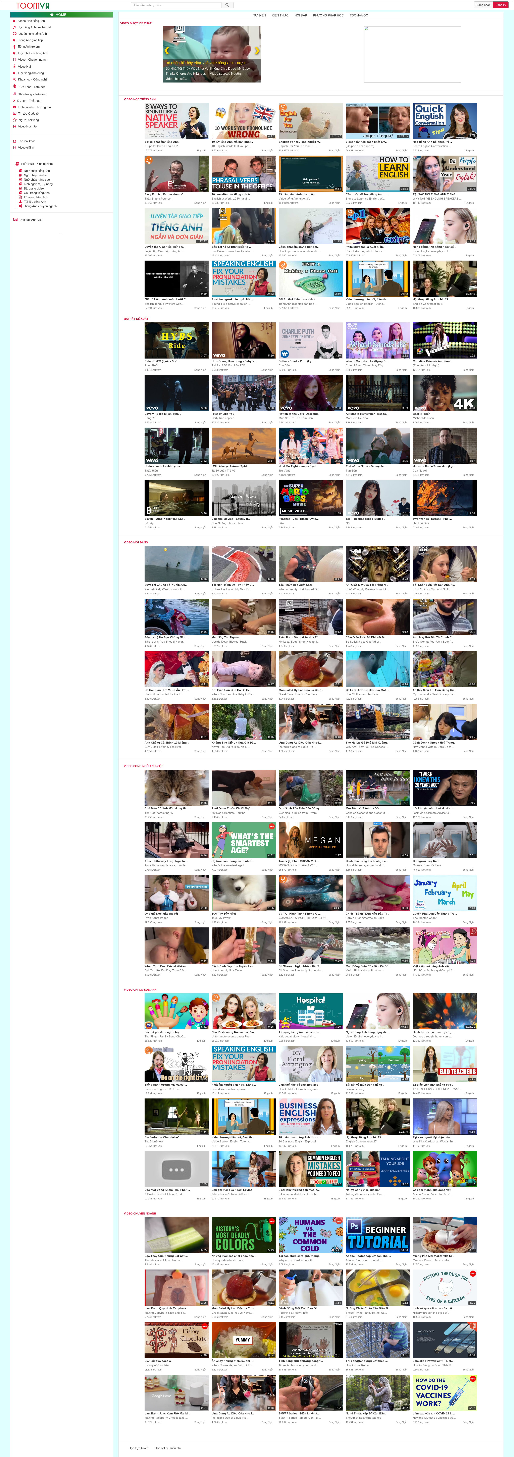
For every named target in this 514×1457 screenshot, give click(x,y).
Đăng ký (501, 4)
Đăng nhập (483, 4)
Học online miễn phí (168, 1448)
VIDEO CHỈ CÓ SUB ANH (140, 989)
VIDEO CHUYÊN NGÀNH (140, 1213)
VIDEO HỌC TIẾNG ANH (140, 99)
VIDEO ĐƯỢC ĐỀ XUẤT (136, 23)
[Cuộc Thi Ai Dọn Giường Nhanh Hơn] (174, 54)
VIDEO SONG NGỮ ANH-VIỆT (143, 766)
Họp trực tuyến (138, 1448)
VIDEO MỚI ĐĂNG (136, 542)
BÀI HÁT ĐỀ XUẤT (136, 318)
